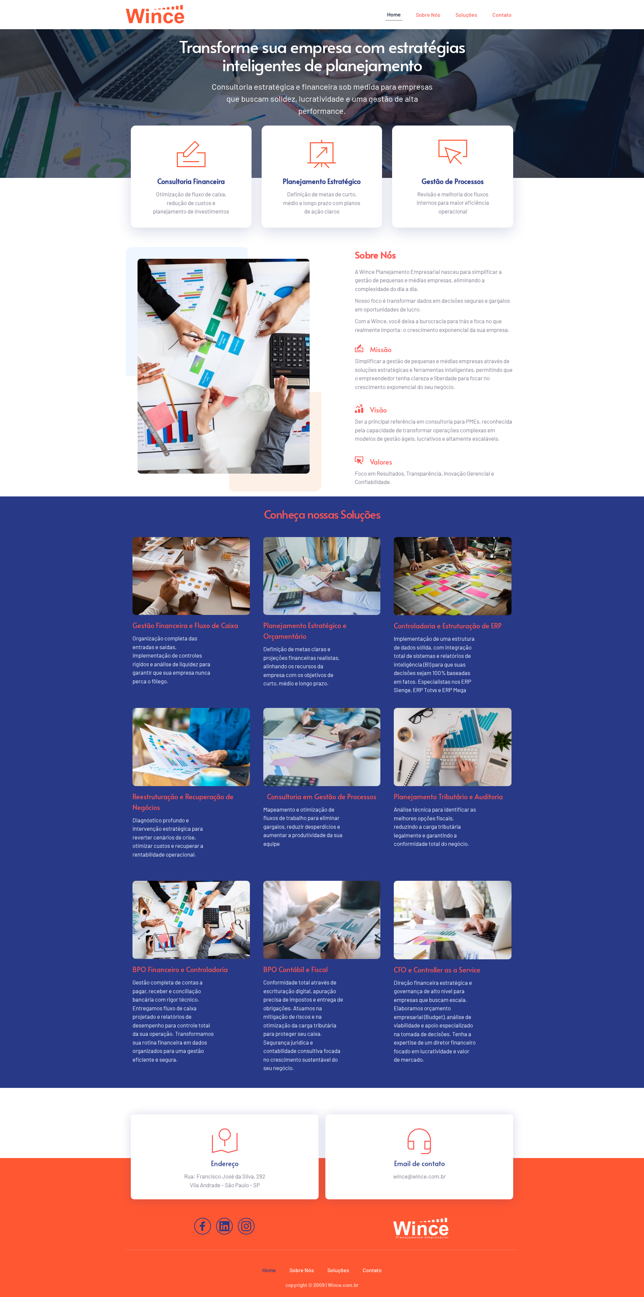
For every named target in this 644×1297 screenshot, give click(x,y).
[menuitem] (393, 14)
